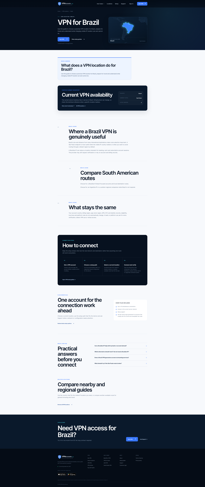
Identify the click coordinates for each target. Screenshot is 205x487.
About (121, 458)
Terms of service (139, 458)
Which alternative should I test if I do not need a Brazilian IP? (112, 351)
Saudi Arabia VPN (107, 465)
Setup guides (122, 460)
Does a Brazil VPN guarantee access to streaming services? (112, 357)
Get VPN (142, 4)
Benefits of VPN (107, 458)
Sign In (131, 3)
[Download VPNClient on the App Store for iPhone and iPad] (62, 474)
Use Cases (100, 3)
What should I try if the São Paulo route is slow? (108, 363)
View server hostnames (68, 106)
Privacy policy (139, 460)
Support (123, 3)
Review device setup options (66, 323)
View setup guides (78, 39)
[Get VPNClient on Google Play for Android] (71, 474)
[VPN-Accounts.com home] (69, 4)
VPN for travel (107, 460)
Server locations (91, 460)
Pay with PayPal (91, 467)
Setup (116, 3)
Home (59, 11)
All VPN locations (81, 106)
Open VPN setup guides (69, 279)
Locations (109, 3)
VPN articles (90, 465)
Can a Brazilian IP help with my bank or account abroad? (111, 346)
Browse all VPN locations (65, 404)
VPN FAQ (90, 462)
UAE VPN (106, 462)
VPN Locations (65, 11)
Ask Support (143, 439)
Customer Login (123, 465)
